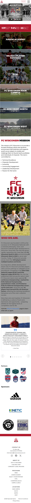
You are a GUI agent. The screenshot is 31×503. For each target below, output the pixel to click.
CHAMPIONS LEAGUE (16, 481)
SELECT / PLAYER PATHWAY (16, 476)
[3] (15, 19)
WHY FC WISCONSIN (16, 462)
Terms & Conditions (23, 498)
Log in (23, 1)
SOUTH (16, 491)
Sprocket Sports (12, 498)
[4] (17, 19)
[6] (20, 356)
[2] (13, 19)
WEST (16, 495)
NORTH (16, 493)
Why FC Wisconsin (13, 308)
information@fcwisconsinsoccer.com (16, 453)
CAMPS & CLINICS (16, 482)
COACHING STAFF (16, 464)
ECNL (16, 478)
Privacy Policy (16, 500)
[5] (19, 19)
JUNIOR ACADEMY (16, 475)
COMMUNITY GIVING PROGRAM (16, 466)
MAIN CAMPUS (16, 489)
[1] (11, 19)
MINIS (16, 473)
